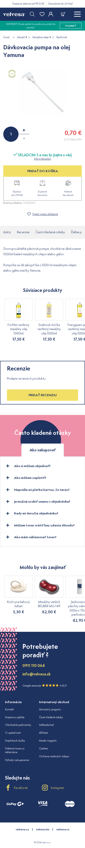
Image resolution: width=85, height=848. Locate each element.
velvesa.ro (62, 829)
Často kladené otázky (50, 232)
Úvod (6, 37)
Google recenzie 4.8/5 (44, 685)
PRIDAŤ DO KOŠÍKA (42, 171)
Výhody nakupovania (17, 760)
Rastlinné (61, 37)
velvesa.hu (42, 829)
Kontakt (9, 709)
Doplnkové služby (15, 740)
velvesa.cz (22, 829)
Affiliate (43, 733)
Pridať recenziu (43, 395)
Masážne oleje (40, 37)
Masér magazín (48, 740)
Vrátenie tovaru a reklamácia (14, 750)
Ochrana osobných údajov (54, 756)
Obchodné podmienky (18, 725)
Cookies (43, 748)
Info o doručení (42, 159)
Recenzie (23, 232)
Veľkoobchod (46, 725)
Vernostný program (50, 709)
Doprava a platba (14, 717)
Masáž (21, 37)
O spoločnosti (13, 733)
